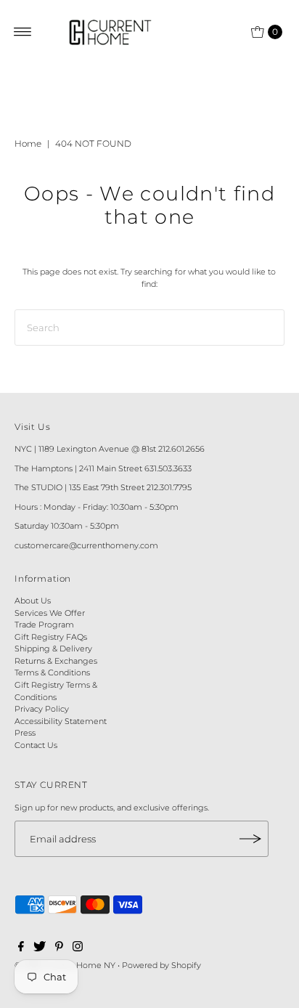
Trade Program (44, 624)
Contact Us (36, 745)
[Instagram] (78, 948)
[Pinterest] (59, 948)
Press (25, 733)
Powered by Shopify (161, 965)
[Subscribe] (250, 839)
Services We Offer (50, 613)
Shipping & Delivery (53, 648)
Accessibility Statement (61, 721)
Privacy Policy (42, 709)
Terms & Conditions (52, 672)
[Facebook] (21, 948)
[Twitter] (39, 948)
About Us (33, 601)
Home (28, 143)
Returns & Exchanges (56, 661)
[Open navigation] (23, 32)
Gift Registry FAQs (51, 637)
